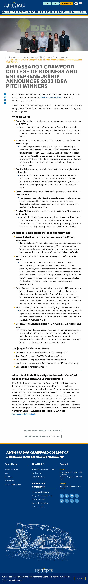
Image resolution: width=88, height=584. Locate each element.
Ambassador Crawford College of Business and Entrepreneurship (44, 11)
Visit (55, 3)
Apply (47, 3)
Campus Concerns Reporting (42, 495)
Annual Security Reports (40, 492)
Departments (9, 480)
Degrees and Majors (11, 469)
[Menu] (80, 3)
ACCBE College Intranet (13, 484)
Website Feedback (38, 477)
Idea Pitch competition (50, 97)
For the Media (36, 473)
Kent (8, 57)
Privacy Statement (38, 499)
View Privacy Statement (12, 580)
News (6, 473)
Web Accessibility (38, 506)
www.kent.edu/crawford (23, 414)
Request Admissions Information (43, 469)
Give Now (67, 3)
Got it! (79, 578)
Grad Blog (8, 477)
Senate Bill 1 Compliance (40, 503)
